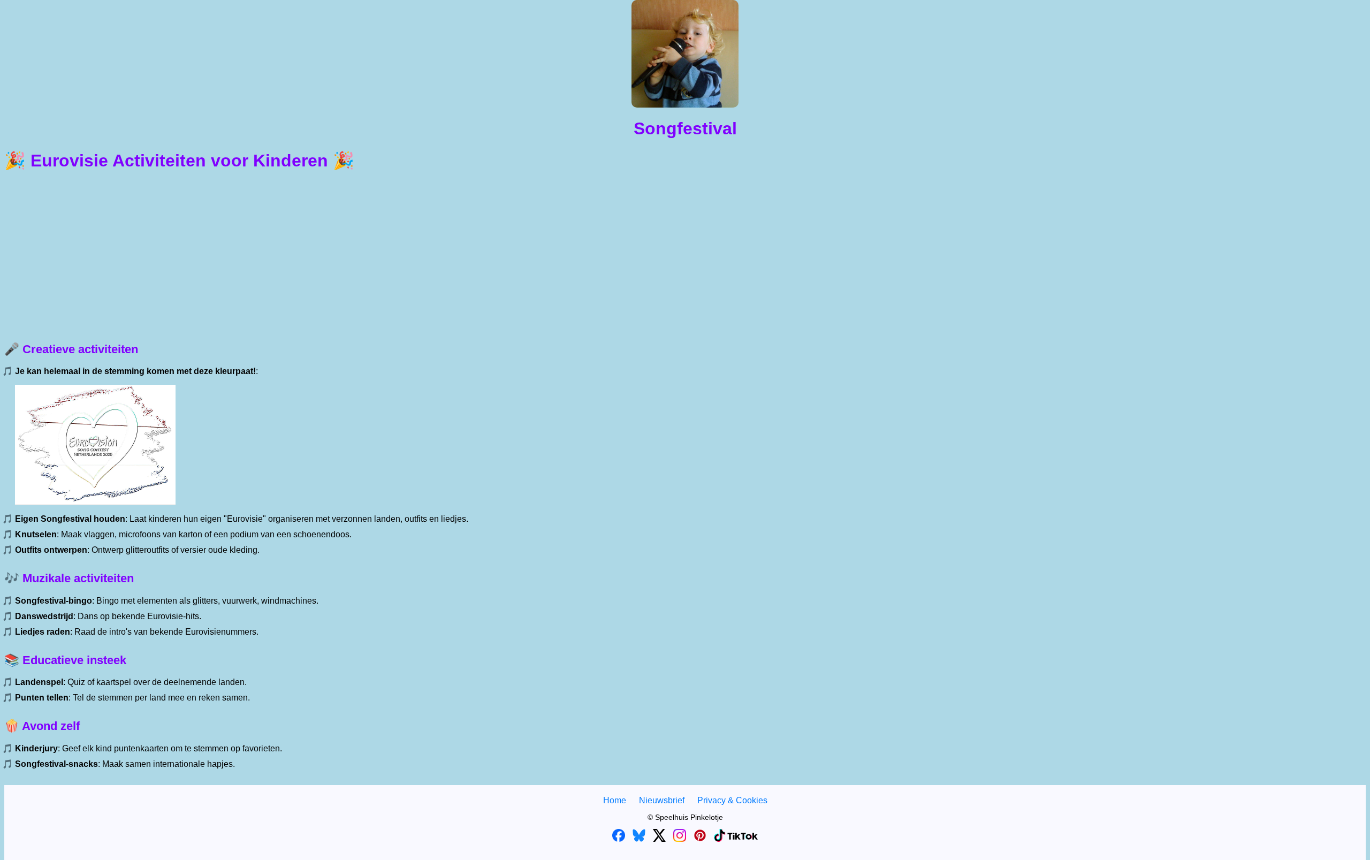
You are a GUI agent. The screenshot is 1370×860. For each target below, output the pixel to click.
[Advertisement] (685, 257)
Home (614, 800)
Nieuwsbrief (661, 800)
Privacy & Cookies (732, 800)
